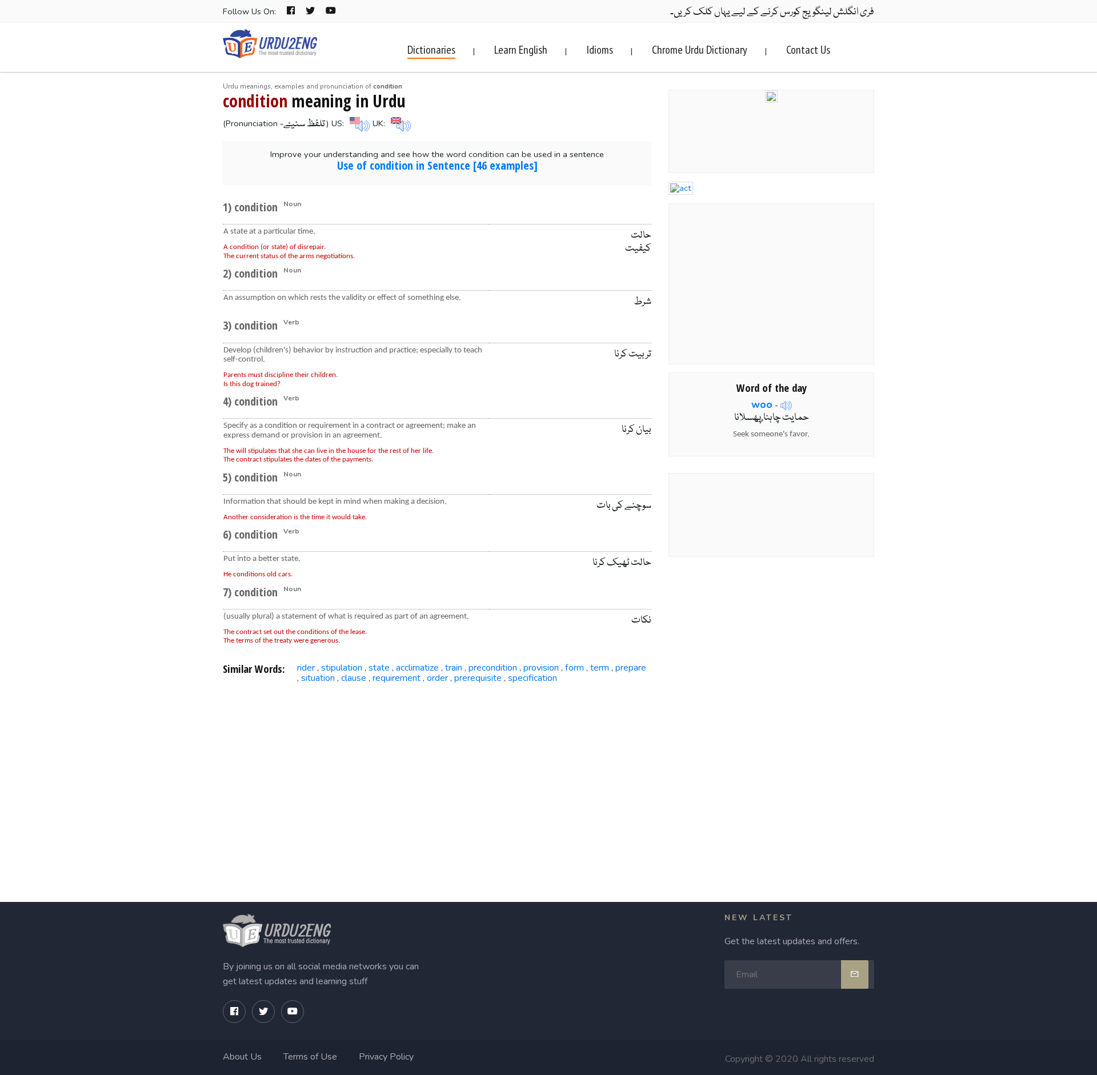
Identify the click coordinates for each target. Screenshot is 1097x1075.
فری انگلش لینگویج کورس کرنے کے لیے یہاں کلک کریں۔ (772, 12)
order (437, 678)
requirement (397, 678)
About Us (242, 1056)
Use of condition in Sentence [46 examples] (437, 165)
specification (532, 678)
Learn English (520, 49)
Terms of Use (310, 1056)
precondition (493, 667)
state (379, 667)
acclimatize (417, 667)
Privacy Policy (386, 1056)
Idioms (599, 49)
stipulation (341, 667)
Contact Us (808, 49)
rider (306, 667)
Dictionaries (431, 49)
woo (761, 404)
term (599, 667)
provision (541, 667)
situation (318, 678)
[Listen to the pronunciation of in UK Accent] (399, 123)
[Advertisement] (437, 780)
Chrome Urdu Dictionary (699, 49)
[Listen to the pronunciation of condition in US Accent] (358, 123)
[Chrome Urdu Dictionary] (771, 95)
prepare (630, 667)
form (574, 667)
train (453, 667)
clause (353, 678)
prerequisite (478, 678)
